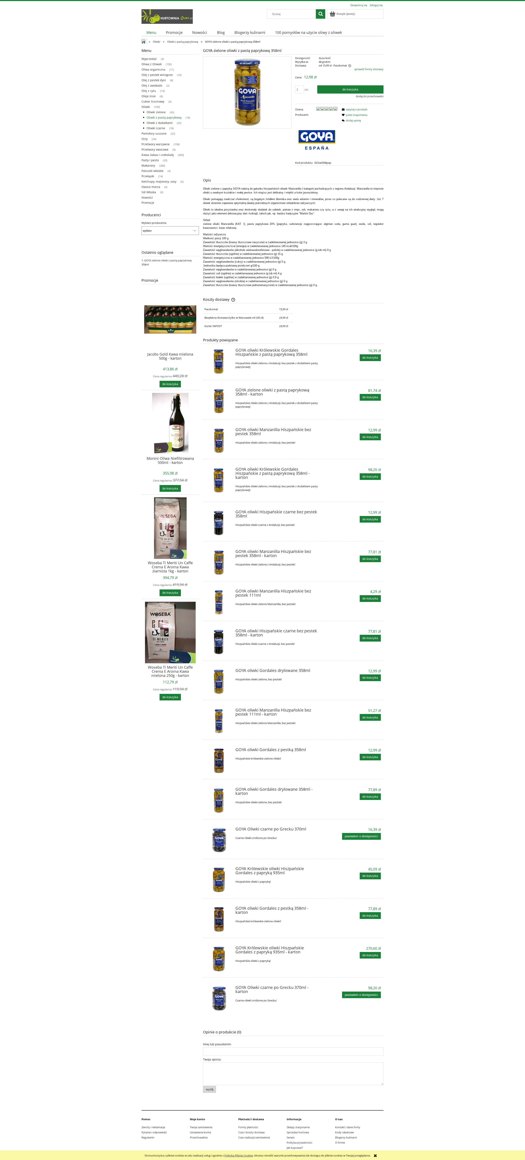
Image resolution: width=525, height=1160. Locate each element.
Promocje (148, 203)
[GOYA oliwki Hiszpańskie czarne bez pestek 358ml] (219, 523)
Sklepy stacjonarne (298, 1127)
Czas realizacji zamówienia (254, 1137)
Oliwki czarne (156, 128)
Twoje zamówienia (201, 1127)
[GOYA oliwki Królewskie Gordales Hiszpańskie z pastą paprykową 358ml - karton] (219, 480)
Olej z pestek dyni (154, 80)
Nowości (147, 197)
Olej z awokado (152, 85)
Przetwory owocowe (155, 149)
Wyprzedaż (149, 59)
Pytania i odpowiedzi (154, 1132)
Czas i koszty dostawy (251, 1132)
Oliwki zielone (156, 112)
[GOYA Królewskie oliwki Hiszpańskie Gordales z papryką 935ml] (219, 880)
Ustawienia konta (200, 1132)
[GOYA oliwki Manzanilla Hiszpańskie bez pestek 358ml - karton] (219, 563)
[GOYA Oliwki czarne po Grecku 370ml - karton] (219, 999)
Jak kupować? (295, 1148)
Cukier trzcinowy (153, 101)
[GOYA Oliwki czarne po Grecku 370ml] (219, 840)
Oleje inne (149, 96)
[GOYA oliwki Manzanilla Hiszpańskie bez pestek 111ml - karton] (219, 721)
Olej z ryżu (149, 91)
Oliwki (146, 107)
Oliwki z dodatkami (160, 123)
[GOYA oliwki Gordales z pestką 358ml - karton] (219, 919)
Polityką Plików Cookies (238, 1155)
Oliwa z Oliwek (152, 64)
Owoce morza (151, 187)
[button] (354, 109)
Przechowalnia (199, 1137)
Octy (145, 139)
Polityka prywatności (299, 1142)
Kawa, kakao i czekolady (158, 155)
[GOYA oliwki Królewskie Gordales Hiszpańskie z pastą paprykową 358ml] (219, 361)
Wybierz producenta (154, 222)
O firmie (340, 1142)
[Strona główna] (167, 15)
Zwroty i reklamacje (153, 1127)
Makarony (148, 165)
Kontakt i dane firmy (347, 1127)
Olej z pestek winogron (157, 75)
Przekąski (148, 176)
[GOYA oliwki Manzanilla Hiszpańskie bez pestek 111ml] (219, 602)
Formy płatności (248, 1127)
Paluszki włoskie (152, 171)
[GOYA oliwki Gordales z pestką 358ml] (219, 761)
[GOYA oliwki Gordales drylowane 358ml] (219, 682)
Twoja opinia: (212, 1059)
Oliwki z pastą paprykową (164, 117)
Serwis (290, 1137)
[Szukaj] (320, 14)
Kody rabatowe (344, 1132)
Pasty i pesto (150, 160)
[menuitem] (151, 32)
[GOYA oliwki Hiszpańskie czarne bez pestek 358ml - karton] (219, 642)
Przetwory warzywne (156, 144)
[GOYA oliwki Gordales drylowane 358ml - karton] (219, 800)
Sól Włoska (149, 192)
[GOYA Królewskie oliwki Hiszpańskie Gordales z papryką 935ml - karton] (219, 959)
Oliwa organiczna (153, 69)
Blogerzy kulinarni (346, 1137)
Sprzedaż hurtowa (298, 1132)
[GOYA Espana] (316, 138)
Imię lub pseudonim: (217, 1044)
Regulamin (148, 1137)
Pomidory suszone (154, 133)
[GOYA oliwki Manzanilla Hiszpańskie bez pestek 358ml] (219, 441)
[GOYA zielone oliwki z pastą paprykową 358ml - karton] (219, 401)
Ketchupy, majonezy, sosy (159, 181)
